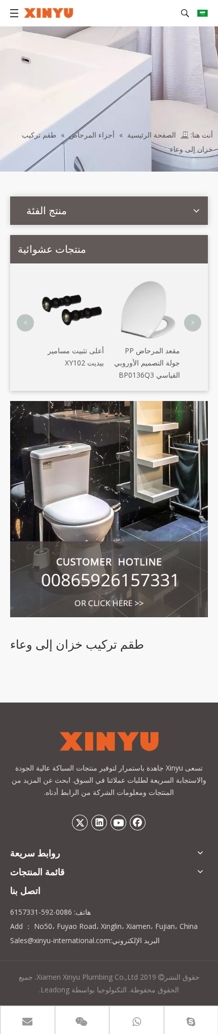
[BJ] (109, 509)
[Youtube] (119, 822)
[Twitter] (80, 822)
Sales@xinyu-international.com (60, 940)
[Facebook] (138, 822)
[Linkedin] (99, 822)
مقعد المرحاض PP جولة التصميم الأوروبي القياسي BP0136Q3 (147, 363)
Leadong (55, 989)
